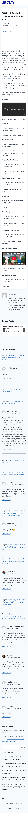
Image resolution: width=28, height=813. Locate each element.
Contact (11, 803)
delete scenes (7, 78)
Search (23, 747)
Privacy (17, 803)
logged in (14, 730)
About (6, 803)
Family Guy (15, 74)
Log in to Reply (7, 378)
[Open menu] (25, 3)
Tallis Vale (6, 23)
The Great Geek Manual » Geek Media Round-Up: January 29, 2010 (13, 547)
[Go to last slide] (4, 330)
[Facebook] (3, 798)
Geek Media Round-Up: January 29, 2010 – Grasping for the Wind (13, 561)
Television (5, 10)
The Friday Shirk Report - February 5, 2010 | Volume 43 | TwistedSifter (13, 602)
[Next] (24, 330)
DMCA (22, 803)
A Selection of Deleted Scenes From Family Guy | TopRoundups (13, 357)
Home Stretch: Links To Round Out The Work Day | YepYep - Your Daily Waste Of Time (13, 513)
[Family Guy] (14, 39)
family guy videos (14, 626)
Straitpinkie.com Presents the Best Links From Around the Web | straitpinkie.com (13, 616)
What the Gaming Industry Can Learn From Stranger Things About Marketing (13, 786)
